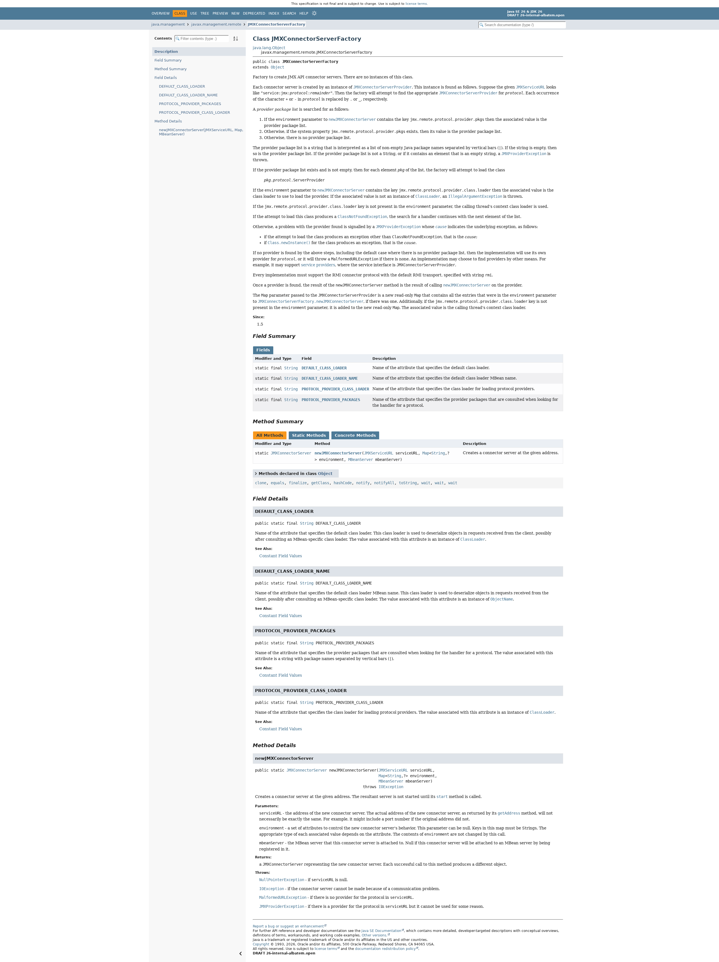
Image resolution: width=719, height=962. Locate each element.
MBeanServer (360, 459)
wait (425, 483)
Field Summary (168, 60)
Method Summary (170, 69)
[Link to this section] (299, 336)
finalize (298, 483)
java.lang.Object (269, 48)
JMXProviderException (281, 906)
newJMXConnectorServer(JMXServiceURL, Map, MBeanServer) (201, 132)
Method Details (168, 121)
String (291, 368)
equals (277, 483)
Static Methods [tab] (309, 435)
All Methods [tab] (269, 435)
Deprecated (254, 13)
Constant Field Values (280, 556)
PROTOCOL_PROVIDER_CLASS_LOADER (194, 112)
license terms (416, 4)
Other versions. (374, 935)
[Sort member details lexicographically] (235, 38)
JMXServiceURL (378, 453)
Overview (161, 13)
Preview (220, 13)
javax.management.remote (216, 24)
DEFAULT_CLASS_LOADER (182, 86)
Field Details (165, 78)
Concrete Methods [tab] (355, 435)
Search (289, 13)
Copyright (261, 944)
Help (303, 13)
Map (425, 453)
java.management (168, 24)
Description (166, 51)
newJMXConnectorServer (338, 453)
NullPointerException (281, 879)
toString (408, 483)
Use (193, 13)
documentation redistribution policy (385, 949)
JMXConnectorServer (291, 453)
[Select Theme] (314, 13)
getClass (320, 483)
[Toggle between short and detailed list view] (255, 473)
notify (363, 483)
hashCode (343, 483)
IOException (391, 786)
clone (260, 483)
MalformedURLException (282, 897)
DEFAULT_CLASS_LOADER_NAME (188, 95)
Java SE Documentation (381, 931)
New (235, 13)
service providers (318, 265)
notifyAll (384, 483)
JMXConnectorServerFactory (276, 24)
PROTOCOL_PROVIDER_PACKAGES (190, 104)
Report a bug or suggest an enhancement (288, 926)
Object (277, 67)
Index (274, 13)
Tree (205, 13)
